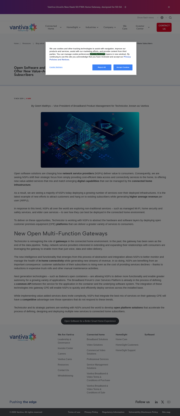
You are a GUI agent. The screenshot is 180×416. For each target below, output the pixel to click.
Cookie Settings (56, 67)
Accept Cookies (123, 67)
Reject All (102, 67)
